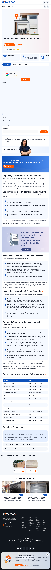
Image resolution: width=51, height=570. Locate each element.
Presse (22, 530)
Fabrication (37, 522)
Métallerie (30, 530)
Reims (43, 526)
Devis (22, 522)
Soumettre (44, 131)
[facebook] (18, 548)
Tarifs (25, 64)
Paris (43, 516)
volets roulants (11, 6)
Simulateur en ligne (38, 517)
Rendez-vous (20, 44)
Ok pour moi (19, 565)
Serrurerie (30, 532)
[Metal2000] (9, 2)
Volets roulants (30, 526)
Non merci (26, 565)
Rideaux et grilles (30, 517)
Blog (22, 520)
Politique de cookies (35, 565)
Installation (37, 524)
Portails (29, 528)
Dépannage (37, 528)
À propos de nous (23, 528)
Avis (20, 64)
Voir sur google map (6, 114)
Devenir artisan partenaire (23, 517)
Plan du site (23, 532)
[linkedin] (27, 548)
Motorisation (37, 526)
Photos (14, 64)
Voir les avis (25, 79)
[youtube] (33, 548)
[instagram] (21, 548)
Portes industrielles (30, 520)
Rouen (43, 530)
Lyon (43, 520)
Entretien (37, 530)
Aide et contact (22, 525)
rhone (17, 6)
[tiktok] (30, 548)
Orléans (44, 528)
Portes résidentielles (31, 523)
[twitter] (24, 548)
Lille (43, 524)
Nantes (43, 522)
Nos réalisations (37, 520)
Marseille (44, 518)
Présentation (6, 64)
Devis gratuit (27, 249)
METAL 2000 (4, 6)
